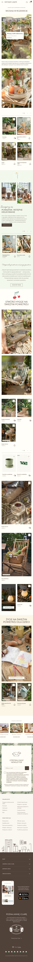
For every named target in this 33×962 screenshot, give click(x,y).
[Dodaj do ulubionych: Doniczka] (14, 119)
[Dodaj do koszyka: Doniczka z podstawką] (15, 475)
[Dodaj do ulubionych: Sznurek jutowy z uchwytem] (14, 237)
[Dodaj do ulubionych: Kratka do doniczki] (13, 401)
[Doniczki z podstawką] (24, 463)
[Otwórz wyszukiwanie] (27, 2)
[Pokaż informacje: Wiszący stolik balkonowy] (14, 30)
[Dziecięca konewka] (24, 692)
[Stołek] (9, 151)
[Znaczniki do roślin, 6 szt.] (24, 126)
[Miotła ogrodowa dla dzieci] (9, 692)
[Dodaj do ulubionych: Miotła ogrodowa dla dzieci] (13, 685)
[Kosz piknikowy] (16, 554)
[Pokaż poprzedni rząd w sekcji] (27, 113)
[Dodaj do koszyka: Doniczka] (15, 138)
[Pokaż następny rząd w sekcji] (30, 113)
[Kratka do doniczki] (9, 408)
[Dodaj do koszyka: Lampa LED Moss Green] (30, 605)
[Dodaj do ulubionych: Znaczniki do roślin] (28, 237)
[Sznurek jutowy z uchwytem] (9, 244)
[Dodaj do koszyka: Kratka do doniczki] (14, 420)
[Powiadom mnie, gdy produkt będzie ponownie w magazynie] (29, 138)
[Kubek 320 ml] (9, 433)
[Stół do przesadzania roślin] (24, 151)
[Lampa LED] (24, 593)
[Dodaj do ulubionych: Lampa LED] (29, 586)
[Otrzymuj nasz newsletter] (27, 768)
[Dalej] (32, 728)
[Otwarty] (2, 2)
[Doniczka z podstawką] (9, 463)
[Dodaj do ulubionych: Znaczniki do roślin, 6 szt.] (28, 119)
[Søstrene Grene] (11, 2)
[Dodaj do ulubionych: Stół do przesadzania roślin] (29, 144)
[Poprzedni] (1, 728)
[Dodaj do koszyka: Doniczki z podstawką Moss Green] (29, 475)
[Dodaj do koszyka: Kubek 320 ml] (30, 527)
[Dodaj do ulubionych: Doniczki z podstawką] (28, 456)
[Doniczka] (9, 126)
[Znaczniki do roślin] (24, 244)
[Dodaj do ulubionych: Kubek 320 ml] (13, 425)
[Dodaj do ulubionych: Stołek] (13, 144)
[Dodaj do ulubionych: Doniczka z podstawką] (14, 456)
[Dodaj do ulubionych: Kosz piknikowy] (29, 535)
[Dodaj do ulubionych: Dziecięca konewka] (29, 685)
